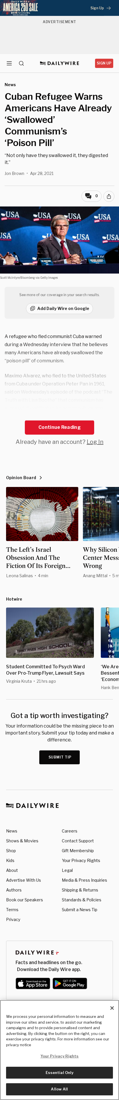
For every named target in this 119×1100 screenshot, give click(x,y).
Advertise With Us (23, 880)
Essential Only (60, 1072)
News (11, 830)
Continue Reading (59, 427)
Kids (10, 860)
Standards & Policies (81, 899)
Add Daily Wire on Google (63, 308)
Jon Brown (14, 173)
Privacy (13, 919)
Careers (69, 830)
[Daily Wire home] (59, 63)
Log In (95, 441)
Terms (12, 909)
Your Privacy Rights (81, 860)
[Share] (108, 196)
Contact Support (78, 840)
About (12, 870)
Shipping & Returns (80, 889)
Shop (11, 850)
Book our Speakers (24, 899)
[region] (59, 1050)
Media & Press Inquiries (84, 880)
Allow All (59, 1089)
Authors (14, 889)
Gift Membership (78, 850)
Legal (67, 870)
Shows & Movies (22, 840)
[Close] (112, 1008)
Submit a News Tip (79, 909)
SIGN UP (104, 63)
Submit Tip (60, 757)
